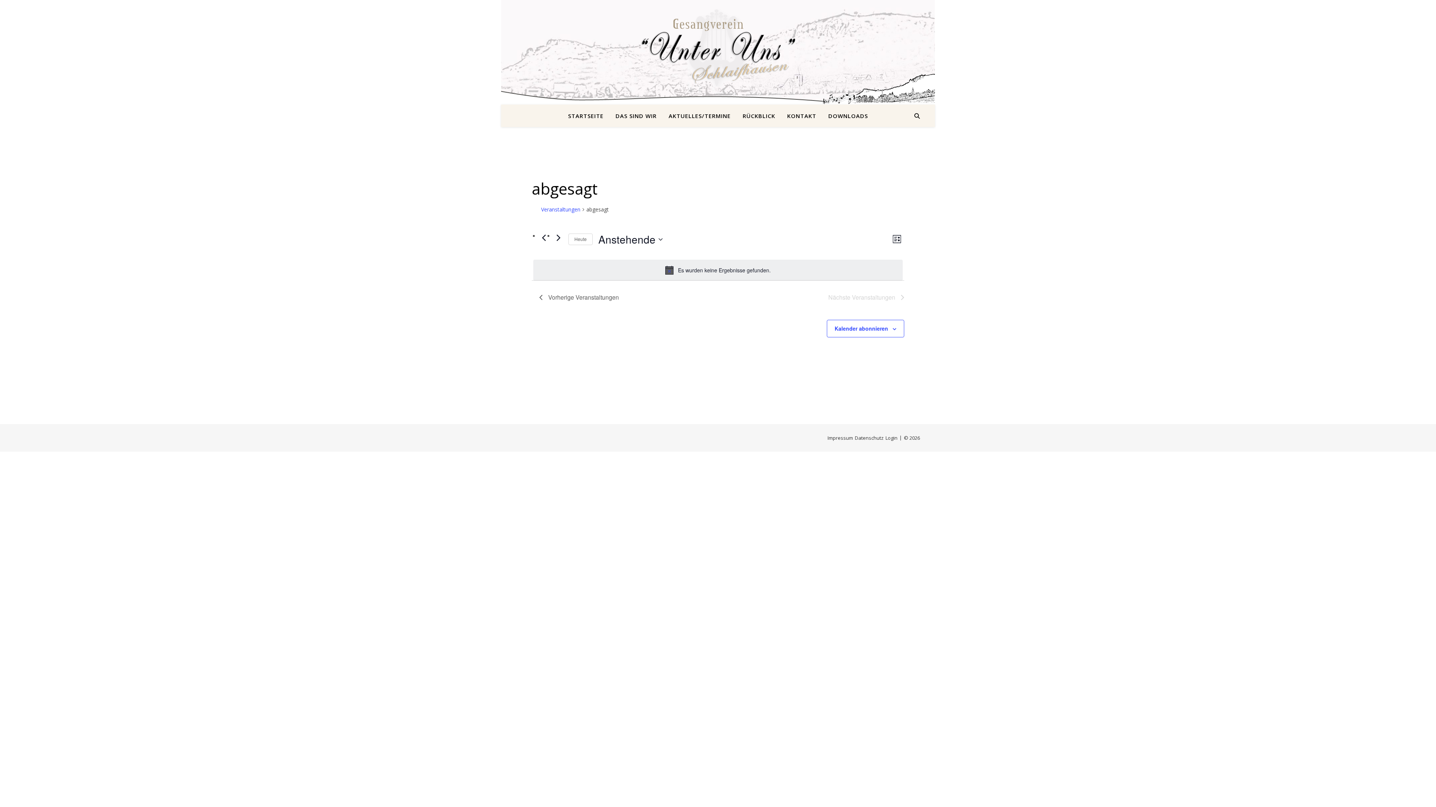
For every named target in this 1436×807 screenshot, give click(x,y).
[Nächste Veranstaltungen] (558, 237)
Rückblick (759, 116)
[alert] (718, 270)
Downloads (848, 116)
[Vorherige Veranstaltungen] (543, 237)
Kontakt (801, 116)
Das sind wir (636, 116)
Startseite (586, 116)
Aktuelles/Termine (700, 116)
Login (892, 438)
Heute (580, 239)
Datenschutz (869, 438)
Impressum (840, 438)
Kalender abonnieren (861, 328)
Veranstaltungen (560, 209)
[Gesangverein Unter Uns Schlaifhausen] (718, 47)
